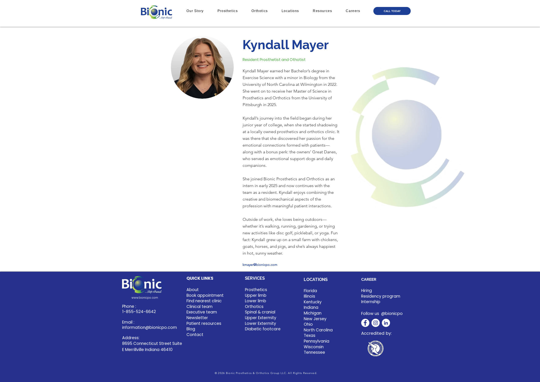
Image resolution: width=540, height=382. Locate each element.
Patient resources (203, 323)
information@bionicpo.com (149, 327)
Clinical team (199, 306)
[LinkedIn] (386, 323)
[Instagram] (375, 323)
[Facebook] (365, 323)
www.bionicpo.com (144, 297)
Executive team (201, 312)
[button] (195, 11)
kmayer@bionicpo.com (260, 265)
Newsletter (197, 318)
